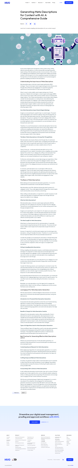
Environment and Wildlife (59, 450)
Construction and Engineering (58, 437)
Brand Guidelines (30, 438)
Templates (68, 443)
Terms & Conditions (56, 459)
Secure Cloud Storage (31, 448)
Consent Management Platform (20, 448)
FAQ (67, 445)
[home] (7, 3)
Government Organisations (57, 439)
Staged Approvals (30, 437)
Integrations (17, 450)
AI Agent (28, 441)
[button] (27, 2)
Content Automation (18, 438)
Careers (8, 443)
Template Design (18, 447)
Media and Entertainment (59, 441)
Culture (8, 438)
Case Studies (47, 2)
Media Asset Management (45, 437)
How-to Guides (68, 442)
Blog (67, 437)
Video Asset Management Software (19, 445)
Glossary (68, 438)
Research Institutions (58, 444)
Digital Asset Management (19, 437)
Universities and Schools (59, 448)
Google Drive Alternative (45, 447)
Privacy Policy (50, 459)
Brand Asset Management (31, 447)
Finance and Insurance (59, 451)
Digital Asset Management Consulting (45, 439)
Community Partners (8, 440)
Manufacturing (57, 453)
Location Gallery (30, 450)
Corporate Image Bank (31, 445)
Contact (8, 445)
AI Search (17, 441)
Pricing (53, 2)
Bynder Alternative (44, 444)
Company (8, 437)
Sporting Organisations (59, 447)
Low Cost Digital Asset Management (31, 443)
